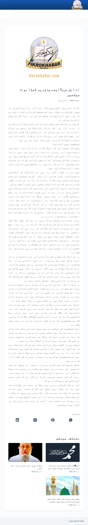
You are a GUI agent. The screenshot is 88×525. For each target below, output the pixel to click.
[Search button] (14, 14)
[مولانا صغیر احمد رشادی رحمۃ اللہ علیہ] (25, 452)
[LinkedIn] (17, 420)
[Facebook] (53, 420)
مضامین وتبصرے (63, 100)
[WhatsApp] (71, 420)
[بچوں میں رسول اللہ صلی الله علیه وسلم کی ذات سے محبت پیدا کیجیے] (63, 485)
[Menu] (7, 5)
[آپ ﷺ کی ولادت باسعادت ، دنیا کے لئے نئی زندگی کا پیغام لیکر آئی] (63, 452)
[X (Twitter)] (35, 420)
